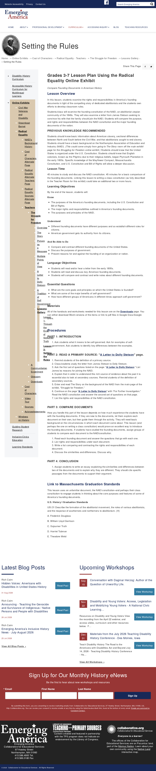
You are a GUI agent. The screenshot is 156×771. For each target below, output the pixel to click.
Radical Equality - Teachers (71, 58)
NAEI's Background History (31, 143)
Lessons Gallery (130, 58)
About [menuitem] (21, 28)
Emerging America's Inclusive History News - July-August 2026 (25, 630)
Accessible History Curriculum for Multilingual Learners (22, 91)
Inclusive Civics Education (20, 438)
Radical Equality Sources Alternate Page (29, 195)
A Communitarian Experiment (39, 368)
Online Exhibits (20, 58)
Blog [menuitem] (116, 27)
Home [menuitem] (11, 27)
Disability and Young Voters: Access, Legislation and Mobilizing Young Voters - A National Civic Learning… (121, 605)
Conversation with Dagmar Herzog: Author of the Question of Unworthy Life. (121, 582)
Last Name (84, 689)
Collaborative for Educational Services (22, 768)
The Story (40, 234)
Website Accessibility (14, 4)
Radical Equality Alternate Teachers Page (30, 176)
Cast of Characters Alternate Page (31, 158)
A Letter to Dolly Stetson (117, 355)
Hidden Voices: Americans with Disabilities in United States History (24, 585)
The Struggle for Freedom (103, 58)
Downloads (126, 311)
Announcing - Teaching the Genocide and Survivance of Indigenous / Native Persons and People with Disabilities (26, 607)
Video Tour (28, 400)
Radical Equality (23, 133)
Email (8, 689)
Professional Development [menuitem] (46, 28)
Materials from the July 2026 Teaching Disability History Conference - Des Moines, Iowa (120, 636)
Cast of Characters (42, 58)
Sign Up (132, 695)
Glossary (36, 376)
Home (5, 58)
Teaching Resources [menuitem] (136, 27)
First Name (48, 689)
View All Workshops (92, 662)
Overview (42, 227)
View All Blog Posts (13, 646)
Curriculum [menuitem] (74, 28)
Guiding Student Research (20, 428)
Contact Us (41, 4)
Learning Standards (22, 446)
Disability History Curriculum (21, 77)
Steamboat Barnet (24, 124)
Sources (29, 406)
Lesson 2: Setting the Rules (47, 352)
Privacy (29, 4)
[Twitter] (151, 65)
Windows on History (23, 418)
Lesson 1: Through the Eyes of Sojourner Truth (48, 329)
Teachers (30, 207)
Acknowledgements (35, 411)
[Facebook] (145, 65)
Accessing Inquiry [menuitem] (96, 28)
